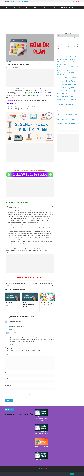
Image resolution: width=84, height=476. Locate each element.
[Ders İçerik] (6, 7)
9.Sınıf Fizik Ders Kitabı (33, 95)
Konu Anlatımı (70, 74)
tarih (72, 96)
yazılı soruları (65, 99)
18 (61, 44)
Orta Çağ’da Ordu (11, 303)
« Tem (67, 52)
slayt (74, 90)
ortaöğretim (69, 87)
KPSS (41, 7)
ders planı (59, 68)
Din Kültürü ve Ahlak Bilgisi (63, 70)
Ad (6, 372)
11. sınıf (65, 62)
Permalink (26, 323)
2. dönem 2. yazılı (64, 56)
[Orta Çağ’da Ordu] (12, 293)
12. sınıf (71, 62)
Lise (35, 7)
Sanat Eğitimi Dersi (67, 90)
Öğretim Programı (61, 101)
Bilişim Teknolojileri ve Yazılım (62, 64)
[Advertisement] (42, 23)
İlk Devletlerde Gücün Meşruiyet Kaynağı (28, 304)
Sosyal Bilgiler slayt (64, 96)
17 (58, 44)
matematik (71, 77)
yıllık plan (74, 99)
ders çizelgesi (64, 68)
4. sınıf (70, 56)
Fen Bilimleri (71, 70)
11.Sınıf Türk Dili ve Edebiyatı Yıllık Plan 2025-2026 (17, 284)
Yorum (7, 354)
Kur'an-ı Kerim (59, 78)
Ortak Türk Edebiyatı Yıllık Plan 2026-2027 (19, 1)
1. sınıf (58, 56)
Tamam (72, 473)
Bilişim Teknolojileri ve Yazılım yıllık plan (64, 66)
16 (77, 42)
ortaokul (60, 87)
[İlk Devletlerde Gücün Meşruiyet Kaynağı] (30, 293)
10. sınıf (60, 62)
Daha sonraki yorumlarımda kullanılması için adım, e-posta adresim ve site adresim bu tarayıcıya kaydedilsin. (28, 395)
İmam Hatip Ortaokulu (66, 104)
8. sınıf (67, 59)
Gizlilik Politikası (55, 7)
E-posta (7, 378)
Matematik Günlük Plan (66, 84)
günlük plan (60, 75)
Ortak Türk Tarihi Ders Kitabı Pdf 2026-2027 (66, 119)
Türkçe (75, 96)
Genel (45, 7)
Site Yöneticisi (15, 67)
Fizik (7, 61)
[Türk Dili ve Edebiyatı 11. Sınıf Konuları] (47, 293)
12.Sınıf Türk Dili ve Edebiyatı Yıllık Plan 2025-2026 (42, 284)
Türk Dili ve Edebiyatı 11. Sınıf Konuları (47, 303)
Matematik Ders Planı (66, 81)
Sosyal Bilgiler (62, 93)
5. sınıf (74, 56)
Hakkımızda (64, 7)
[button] (15, 7)
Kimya (66, 74)
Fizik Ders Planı (63, 72)
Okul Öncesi (12, 7)
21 (71, 44)
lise (64, 77)
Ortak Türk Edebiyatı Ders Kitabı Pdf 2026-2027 (67, 127)
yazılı (58, 99)
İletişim (71, 7)
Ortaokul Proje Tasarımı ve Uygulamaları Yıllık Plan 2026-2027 (41, 418)
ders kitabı (75, 66)
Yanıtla (10, 329)
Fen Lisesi (76, 70)
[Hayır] (82, 474)
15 (74, 42)
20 (68, 44)
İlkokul (20, 7)
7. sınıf (64, 59)
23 (77, 44)
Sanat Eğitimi (60, 90)
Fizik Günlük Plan (70, 72)
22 (74, 44)
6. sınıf (59, 59)
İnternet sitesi (8, 385)
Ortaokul (28, 7)
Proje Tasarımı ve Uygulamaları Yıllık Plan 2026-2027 (41, 433)
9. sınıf (72, 59)
